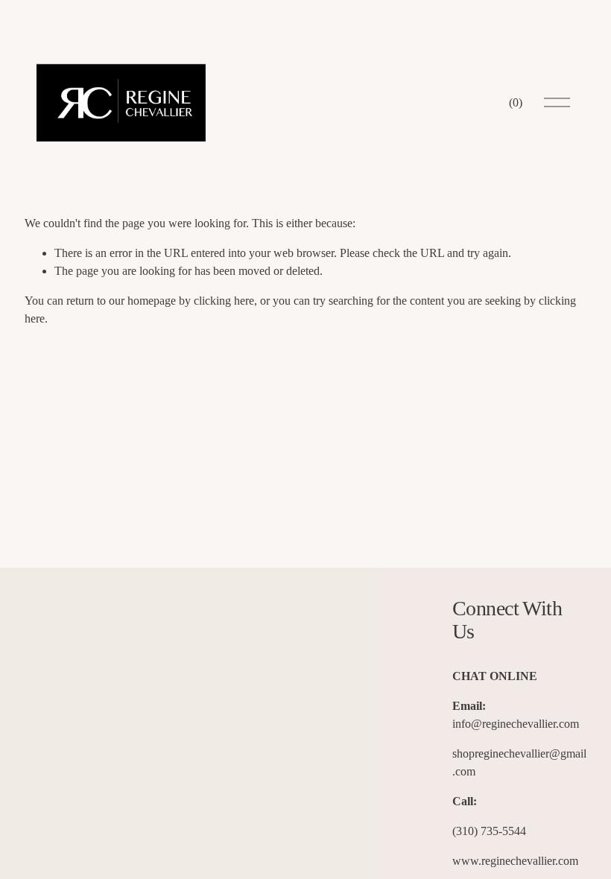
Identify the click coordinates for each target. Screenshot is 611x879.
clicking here (224, 300)
